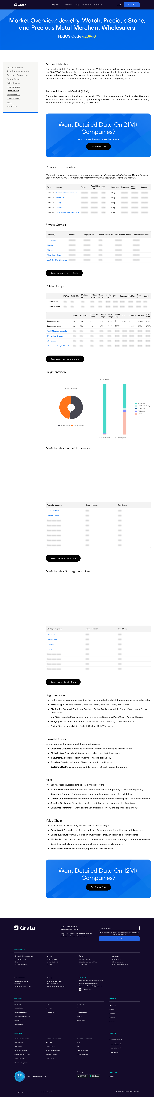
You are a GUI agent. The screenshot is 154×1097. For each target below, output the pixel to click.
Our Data (48, 1008)
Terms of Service (120, 934)
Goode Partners (53, 511)
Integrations (81, 1020)
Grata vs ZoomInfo (115, 1044)
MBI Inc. (50, 250)
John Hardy (51, 240)
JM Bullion (51, 634)
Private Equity (19, 1008)
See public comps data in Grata (65, 359)
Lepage (58, 203)
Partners (112, 1018)
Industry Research (51, 1054)
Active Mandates (19, 1059)
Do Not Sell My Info (47, 1092)
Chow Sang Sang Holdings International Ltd (59, 346)
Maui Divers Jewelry (54, 255)
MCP (78, 1042)
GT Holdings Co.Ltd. (55, 336)
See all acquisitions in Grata (63, 558)
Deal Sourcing (18, 1042)
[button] (57, 4)
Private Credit (18, 1024)
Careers (111, 1009)
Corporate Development (22, 1016)
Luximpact (51, 644)
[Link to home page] (24, 933)
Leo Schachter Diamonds (57, 260)
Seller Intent (18, 1046)
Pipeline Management (21, 1063)
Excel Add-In (50, 1059)
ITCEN (49, 649)
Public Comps (50, 1046)
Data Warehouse (82, 1050)
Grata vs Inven (114, 1052)
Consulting (18, 1020)
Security (79, 1016)
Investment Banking (20, 1012)
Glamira (50, 245)
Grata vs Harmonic (115, 1048)
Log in (111, 1076)
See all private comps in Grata (64, 273)
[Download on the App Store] (82, 1076)
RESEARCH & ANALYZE (53, 1039)
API (78, 1046)
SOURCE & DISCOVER (21, 1039)
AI (77, 1008)
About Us (112, 1005)
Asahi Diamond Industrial (57, 331)
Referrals (112, 1013)
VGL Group (51, 341)
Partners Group (53, 516)
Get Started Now (98, 146)
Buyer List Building (20, 1050)
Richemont (60, 198)
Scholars (112, 1022)
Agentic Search (82, 1012)
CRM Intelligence (82, 1054)
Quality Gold (52, 639)
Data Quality (50, 1012)
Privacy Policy (134, 932)
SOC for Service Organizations (37, 1076)
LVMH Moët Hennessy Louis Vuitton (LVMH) (68, 212)
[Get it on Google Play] (94, 1076)
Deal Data (49, 1042)
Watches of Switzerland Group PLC (68, 193)
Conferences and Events (22, 1054)
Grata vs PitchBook (115, 1040)
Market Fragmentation (53, 1050)
